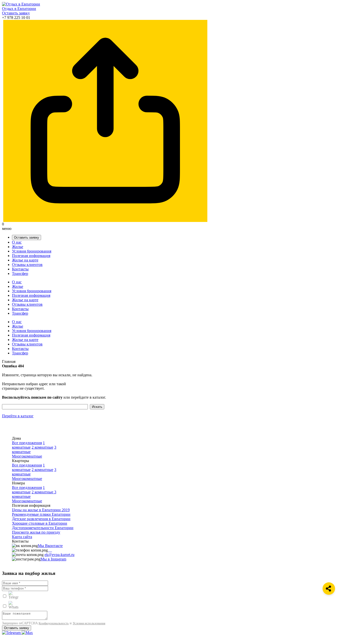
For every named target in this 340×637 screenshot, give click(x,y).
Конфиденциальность (54, 623)
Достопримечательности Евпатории (42, 528)
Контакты (20, 269)
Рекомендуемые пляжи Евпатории (41, 514)
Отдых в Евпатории (19, 8)
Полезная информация (31, 256)
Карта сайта (22, 537)
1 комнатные (28, 445)
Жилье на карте (25, 260)
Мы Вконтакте (50, 546)
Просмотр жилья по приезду (36, 532)
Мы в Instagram (53, 559)
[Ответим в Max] (27, 633)
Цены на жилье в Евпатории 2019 (41, 510)
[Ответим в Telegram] (12, 633)
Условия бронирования (31, 251)
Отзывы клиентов (27, 264)
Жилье (17, 247)
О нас (17, 242)
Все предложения (27, 443)
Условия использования (89, 623)
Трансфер (20, 273)
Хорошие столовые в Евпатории (39, 523)
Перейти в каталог (18, 416)
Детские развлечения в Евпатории (41, 519)
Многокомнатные (27, 456)
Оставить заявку (16, 13)
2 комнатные (42, 447)
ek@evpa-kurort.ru (59, 554)
